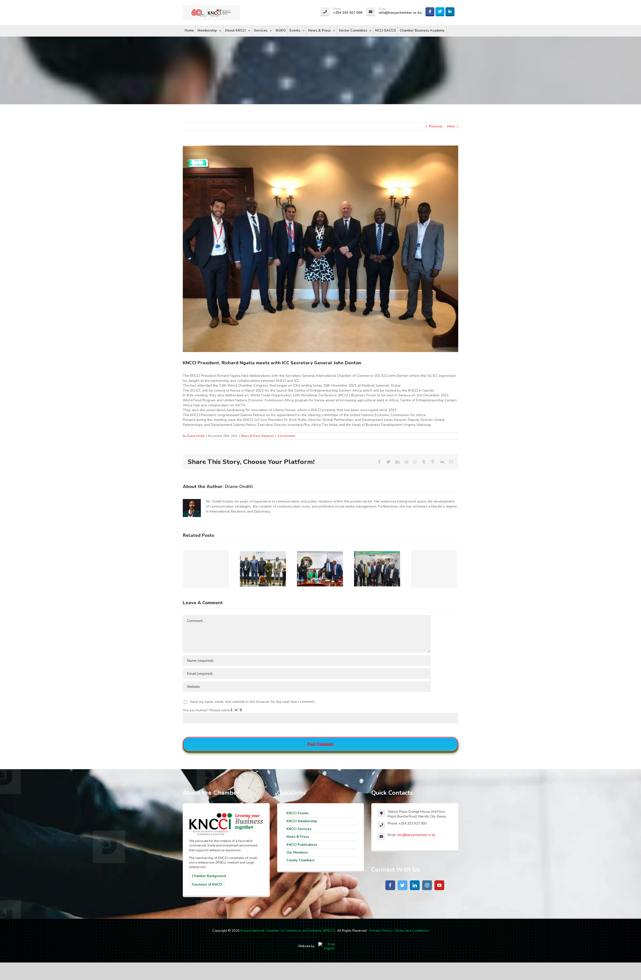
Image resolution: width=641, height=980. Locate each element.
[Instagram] (427, 885)
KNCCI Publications (301, 845)
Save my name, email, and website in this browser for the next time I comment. (252, 701)
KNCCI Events (297, 813)
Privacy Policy (381, 930)
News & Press (297, 837)
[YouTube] (439, 885)
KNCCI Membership (301, 821)
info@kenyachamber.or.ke (416, 835)
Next (451, 126)
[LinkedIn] (415, 885)
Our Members (297, 852)
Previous (435, 126)
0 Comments (286, 436)
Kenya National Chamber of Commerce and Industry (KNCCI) (288, 930)
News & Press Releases (257, 436)
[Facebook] (390, 885)
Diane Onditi (196, 436)
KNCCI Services (298, 829)
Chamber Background (209, 876)
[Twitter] (402, 885)
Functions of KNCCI (207, 884)
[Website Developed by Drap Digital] (329, 946)
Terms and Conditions (412, 930)
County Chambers (300, 860)
